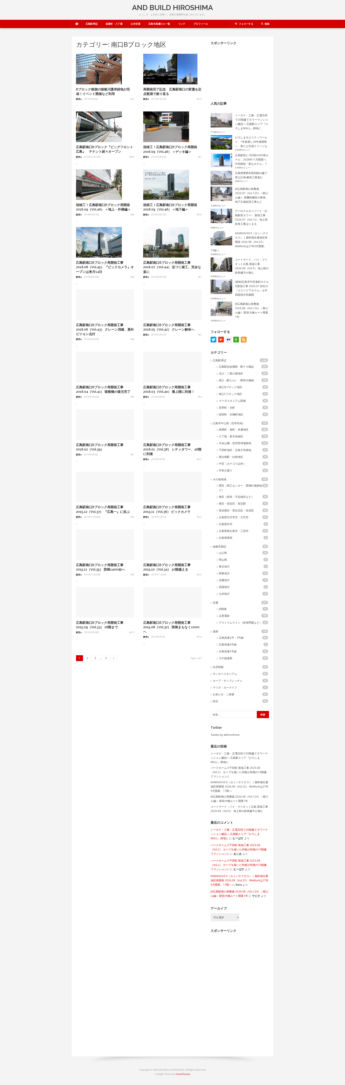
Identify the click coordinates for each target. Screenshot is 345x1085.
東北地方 (224, 566)
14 (200, 636)
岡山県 (223, 559)
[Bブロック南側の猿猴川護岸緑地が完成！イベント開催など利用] (99, 68)
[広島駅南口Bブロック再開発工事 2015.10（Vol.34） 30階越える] (172, 544)
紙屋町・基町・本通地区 (234, 429)
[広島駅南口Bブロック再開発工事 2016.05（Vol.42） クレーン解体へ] (172, 304)
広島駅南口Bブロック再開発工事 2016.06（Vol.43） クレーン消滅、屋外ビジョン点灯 (105, 329)
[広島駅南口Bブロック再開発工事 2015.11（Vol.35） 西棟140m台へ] (105, 544)
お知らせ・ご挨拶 (223, 694)
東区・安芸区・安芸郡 (232, 503)
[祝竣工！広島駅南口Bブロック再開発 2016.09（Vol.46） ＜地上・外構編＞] (99, 184)
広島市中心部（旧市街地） (229, 423)
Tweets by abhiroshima (225, 734)
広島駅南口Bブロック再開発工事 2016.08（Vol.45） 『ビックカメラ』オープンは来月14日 (105, 267)
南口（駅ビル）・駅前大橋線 (236, 380)
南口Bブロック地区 (230, 387)
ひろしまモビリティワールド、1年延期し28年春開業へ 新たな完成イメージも (251, 142)
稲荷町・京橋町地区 (231, 414)
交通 (215, 602)
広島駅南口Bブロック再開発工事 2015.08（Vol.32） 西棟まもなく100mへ (171, 627)
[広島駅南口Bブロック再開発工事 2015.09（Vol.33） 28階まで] (105, 602)
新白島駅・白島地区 (231, 457)
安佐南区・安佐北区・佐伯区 (236, 510)
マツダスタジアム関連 (232, 400)
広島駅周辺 (92, 23)
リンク (181, 23)
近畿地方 (224, 580)
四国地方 (224, 587)
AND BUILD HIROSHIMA (172, 7)
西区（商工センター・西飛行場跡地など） (242, 488)
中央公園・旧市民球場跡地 (235, 443)
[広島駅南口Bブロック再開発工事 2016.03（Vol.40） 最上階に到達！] (172, 366)
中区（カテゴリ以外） (232, 463)
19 (200, 98)
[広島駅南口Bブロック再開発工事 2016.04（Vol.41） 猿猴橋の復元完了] (105, 366)
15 (133, 632)
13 (200, 574)
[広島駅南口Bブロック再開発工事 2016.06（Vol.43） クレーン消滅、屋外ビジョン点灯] (105, 304)
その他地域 (219, 479)
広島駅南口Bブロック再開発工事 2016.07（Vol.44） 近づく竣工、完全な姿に (172, 267)
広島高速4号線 (228, 644)
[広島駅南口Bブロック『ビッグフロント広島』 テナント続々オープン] (99, 126)
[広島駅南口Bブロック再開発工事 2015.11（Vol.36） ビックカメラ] (172, 486)
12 (200, 459)
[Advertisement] (237, 70)
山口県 (223, 553)
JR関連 (223, 609)
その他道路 (225, 658)
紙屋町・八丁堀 (114, 23)
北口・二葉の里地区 (231, 373)
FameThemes (183, 1074)
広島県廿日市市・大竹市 (234, 517)
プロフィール (201, 23)
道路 (215, 631)
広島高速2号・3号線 (231, 637)
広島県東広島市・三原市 (234, 531)
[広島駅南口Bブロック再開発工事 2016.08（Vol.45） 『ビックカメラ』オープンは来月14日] (99, 242)
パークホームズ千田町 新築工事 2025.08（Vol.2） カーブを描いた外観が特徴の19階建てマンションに (239, 772)
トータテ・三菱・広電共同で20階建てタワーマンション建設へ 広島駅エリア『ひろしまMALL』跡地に (239, 758)
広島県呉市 (225, 524)
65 (133, 156)
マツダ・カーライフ (225, 687)
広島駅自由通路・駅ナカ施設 (236, 366)
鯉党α (79, 98)
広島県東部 (225, 537)
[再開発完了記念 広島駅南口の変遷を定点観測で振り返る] (170, 68)
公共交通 (135, 23)
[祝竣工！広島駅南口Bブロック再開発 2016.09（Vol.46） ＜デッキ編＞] (166, 126)
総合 (215, 701)
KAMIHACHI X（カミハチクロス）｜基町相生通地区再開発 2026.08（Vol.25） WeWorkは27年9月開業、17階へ (239, 241)
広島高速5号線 (228, 651)
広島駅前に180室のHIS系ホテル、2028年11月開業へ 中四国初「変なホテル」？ (251, 159)
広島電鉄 (224, 615)
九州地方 (224, 594)
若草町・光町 (227, 407)
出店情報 (218, 667)
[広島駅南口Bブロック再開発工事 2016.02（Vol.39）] (105, 424)
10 (200, 214)
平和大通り (225, 470)
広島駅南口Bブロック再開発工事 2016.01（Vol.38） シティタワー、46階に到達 (172, 449)
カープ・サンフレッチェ (227, 680)
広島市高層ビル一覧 (159, 23)
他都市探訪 (219, 546)
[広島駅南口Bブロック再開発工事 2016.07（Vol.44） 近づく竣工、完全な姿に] (166, 242)
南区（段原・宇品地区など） (236, 496)
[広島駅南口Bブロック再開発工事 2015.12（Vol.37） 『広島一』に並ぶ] (105, 486)
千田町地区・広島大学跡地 (235, 450)
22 (200, 516)
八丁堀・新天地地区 (231, 436)
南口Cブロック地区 (230, 394)
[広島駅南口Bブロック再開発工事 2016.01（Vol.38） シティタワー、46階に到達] (172, 424)
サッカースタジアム (225, 674)
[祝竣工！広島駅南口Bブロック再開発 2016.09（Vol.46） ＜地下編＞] (166, 184)
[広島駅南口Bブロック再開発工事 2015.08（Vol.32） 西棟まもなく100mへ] (172, 602)
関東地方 (224, 573)
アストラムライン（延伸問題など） (240, 622)
